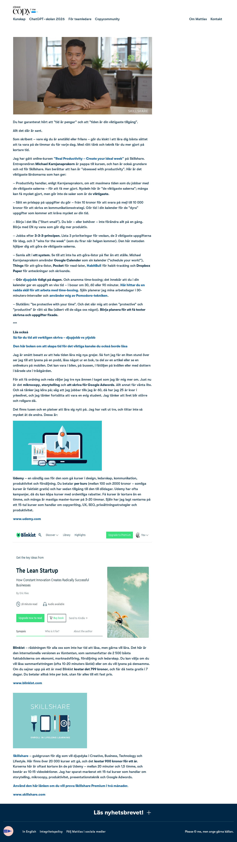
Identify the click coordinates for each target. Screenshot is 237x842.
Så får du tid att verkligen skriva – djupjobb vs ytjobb (54, 337)
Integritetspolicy (51, 831)
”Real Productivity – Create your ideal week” (89, 158)
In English (29, 831)
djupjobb (30, 280)
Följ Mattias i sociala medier (86, 831)
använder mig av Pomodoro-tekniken (78, 295)
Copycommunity (107, 19)
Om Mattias (198, 19)
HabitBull (94, 265)
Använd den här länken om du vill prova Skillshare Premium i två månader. (71, 786)
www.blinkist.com (27, 683)
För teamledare (80, 19)
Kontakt (216, 19)
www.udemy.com (27, 519)
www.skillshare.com (29, 794)
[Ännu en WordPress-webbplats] (25, 14)
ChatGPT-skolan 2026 (47, 19)
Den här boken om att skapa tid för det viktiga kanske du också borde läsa (70, 346)
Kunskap (19, 19)
